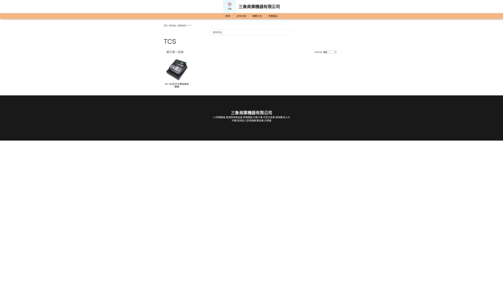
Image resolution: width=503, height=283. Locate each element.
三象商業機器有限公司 (259, 6)
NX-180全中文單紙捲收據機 (177, 85)
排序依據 (318, 52)
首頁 (227, 16)
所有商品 (172, 25)
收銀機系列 (182, 25)
